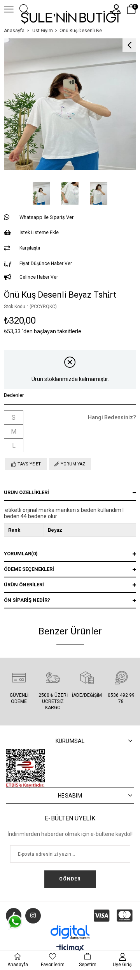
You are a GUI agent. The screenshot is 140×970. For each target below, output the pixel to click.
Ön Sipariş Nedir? (27, 600)
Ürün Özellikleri (26, 492)
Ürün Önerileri (24, 585)
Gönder (70, 879)
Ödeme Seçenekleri (29, 569)
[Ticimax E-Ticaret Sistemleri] (70, 948)
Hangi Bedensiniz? (112, 417)
